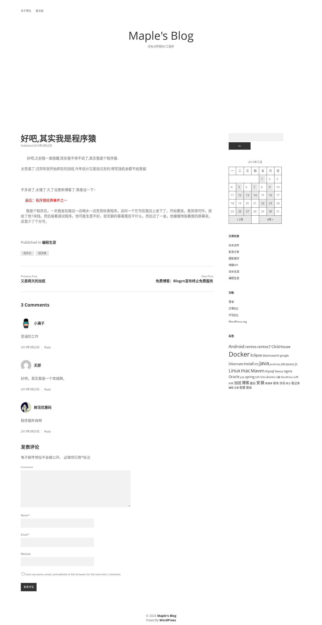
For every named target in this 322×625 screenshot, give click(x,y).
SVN (262, 377)
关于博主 (26, 11)
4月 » (270, 219)
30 (270, 211)
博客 (245, 382)
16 (270, 195)
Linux (234, 371)
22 (262, 203)
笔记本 (295, 383)
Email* (25, 534)
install (249, 363)
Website (26, 554)
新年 (276, 383)
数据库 (268, 383)
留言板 (40, 11)
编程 (231, 387)
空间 (282, 383)
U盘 (278, 377)
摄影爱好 (234, 258)
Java (264, 363)
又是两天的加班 (33, 281)
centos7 (264, 346)
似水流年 (234, 245)
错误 (249, 387)
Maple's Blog (161, 35)
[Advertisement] (161, 100)
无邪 (37, 365)
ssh (257, 377)
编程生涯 (49, 242)
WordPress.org (238, 321)
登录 (231, 302)
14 (255, 195)
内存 (231, 383)
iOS (256, 364)
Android (236, 346)
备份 (253, 383)
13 (247, 195)
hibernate (236, 364)
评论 (234, 315)
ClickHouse (280, 346)
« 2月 (240, 219)
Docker (239, 354)
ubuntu (270, 377)
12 (239, 195)
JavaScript (275, 364)
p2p (242, 377)
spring (250, 377)
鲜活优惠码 (42, 407)
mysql (269, 371)
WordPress (287, 377)
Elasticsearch (271, 355)
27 (247, 211)
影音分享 (234, 252)
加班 (237, 382)
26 (239, 211)
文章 (234, 308)
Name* (25, 515)
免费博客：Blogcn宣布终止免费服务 (184, 281)
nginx (288, 371)
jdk (283, 364)
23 (270, 203)
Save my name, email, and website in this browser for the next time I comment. (73, 574)
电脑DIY (233, 265)
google (284, 355)
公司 (296, 377)
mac (245, 370)
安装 (260, 382)
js (296, 364)
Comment (27, 467)
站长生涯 (234, 271)
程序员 (27, 253)
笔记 (288, 383)
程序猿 (42, 253)
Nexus (279, 371)
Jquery (290, 364)
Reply (47, 347)
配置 (242, 387)
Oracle (234, 376)
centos (251, 346)
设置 (236, 387)
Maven (257, 371)
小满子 (39, 323)
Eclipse (256, 355)
